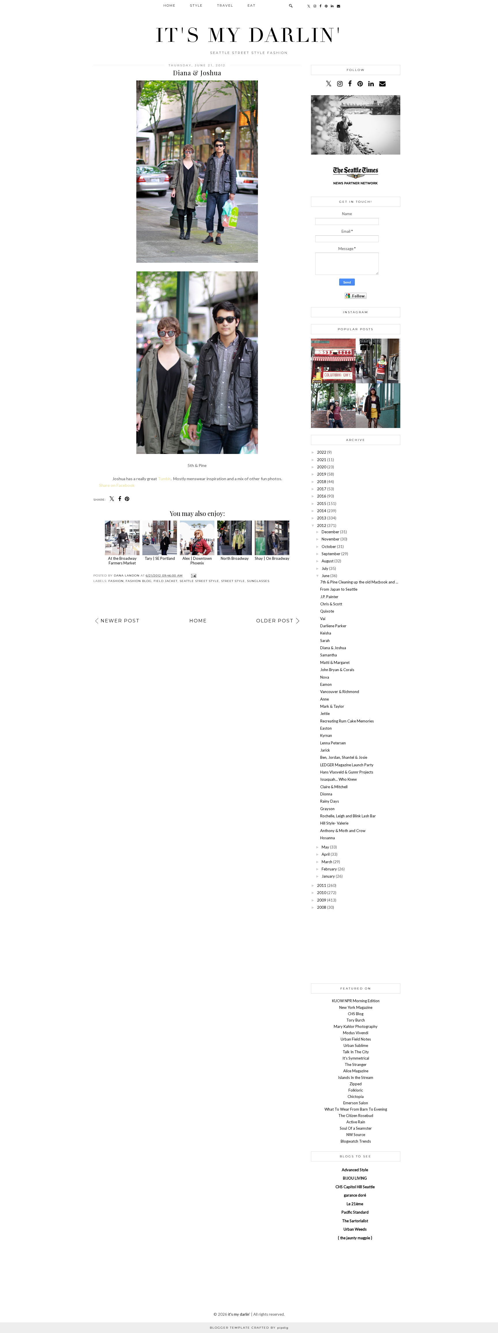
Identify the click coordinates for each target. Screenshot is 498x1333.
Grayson (327, 808)
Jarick (325, 750)
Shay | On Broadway (272, 558)
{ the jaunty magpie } (355, 1238)
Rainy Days (329, 801)
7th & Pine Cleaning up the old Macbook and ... (359, 582)
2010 (321, 892)
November (330, 539)
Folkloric (355, 1090)
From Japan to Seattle (338, 589)
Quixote (327, 611)
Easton (326, 728)
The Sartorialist (355, 1221)
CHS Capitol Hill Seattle (355, 1186)
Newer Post (120, 621)
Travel (225, 5)
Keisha (325, 633)
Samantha (328, 655)
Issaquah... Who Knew (338, 779)
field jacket (166, 581)
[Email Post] (193, 575)
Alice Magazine (355, 1071)
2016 (321, 496)
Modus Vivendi (355, 1032)
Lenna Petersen (333, 743)
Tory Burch (355, 1020)
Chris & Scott (331, 604)
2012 (321, 525)
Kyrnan (326, 735)
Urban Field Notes (356, 1039)
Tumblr (164, 478)
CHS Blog (355, 1013)
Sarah (325, 640)
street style (233, 581)
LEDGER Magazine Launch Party (346, 765)
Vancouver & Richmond (339, 691)
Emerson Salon (355, 1103)
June (325, 575)
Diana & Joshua (333, 647)
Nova (324, 677)
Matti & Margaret (335, 662)
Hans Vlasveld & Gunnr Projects (346, 772)
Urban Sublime (356, 1045)
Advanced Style (355, 1169)
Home (169, 5)
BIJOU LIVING (355, 1178)
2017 (321, 489)
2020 (321, 467)
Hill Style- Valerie (334, 823)
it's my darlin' (249, 35)
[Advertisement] (355, 946)
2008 (321, 907)
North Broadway (235, 558)
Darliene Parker (333, 626)
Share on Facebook (117, 485)
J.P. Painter (329, 596)
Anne (324, 699)
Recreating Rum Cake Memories (347, 721)
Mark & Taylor (332, 706)
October (329, 546)
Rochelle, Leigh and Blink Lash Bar (348, 816)
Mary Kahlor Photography (356, 1026)
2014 (321, 510)
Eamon (326, 684)
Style (196, 5)
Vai (322, 618)
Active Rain (355, 1122)
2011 (321, 885)
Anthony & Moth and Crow (342, 830)
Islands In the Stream (355, 1077)
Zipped (356, 1084)
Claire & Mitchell (334, 786)
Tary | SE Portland (160, 558)
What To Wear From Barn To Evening (356, 1109)
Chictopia (356, 1096)
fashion (116, 581)
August (327, 561)
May (325, 847)
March (327, 861)
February (329, 869)
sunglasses (258, 581)
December (330, 532)
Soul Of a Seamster (356, 1128)
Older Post (275, 621)
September (331, 553)
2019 (321, 474)
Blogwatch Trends (356, 1141)
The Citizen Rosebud (355, 1115)
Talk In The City (356, 1051)
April (326, 854)
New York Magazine (355, 1007)
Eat (252, 5)
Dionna (326, 794)
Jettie (325, 713)
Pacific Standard (355, 1212)
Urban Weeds (355, 1229)
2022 (321, 452)
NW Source (355, 1134)
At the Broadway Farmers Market (122, 560)
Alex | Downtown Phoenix (197, 560)
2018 (321, 481)
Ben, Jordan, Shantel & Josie (343, 757)
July (325, 568)
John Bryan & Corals (337, 669)
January (328, 876)
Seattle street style (199, 581)
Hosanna (327, 838)
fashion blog (139, 581)
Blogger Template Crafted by (249, 1328)
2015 (321, 503)
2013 (321, 518)
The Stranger (356, 1064)
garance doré (355, 1195)
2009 (321, 900)
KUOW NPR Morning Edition (356, 1000)
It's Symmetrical (355, 1058)
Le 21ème (355, 1203)
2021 (321, 459)
